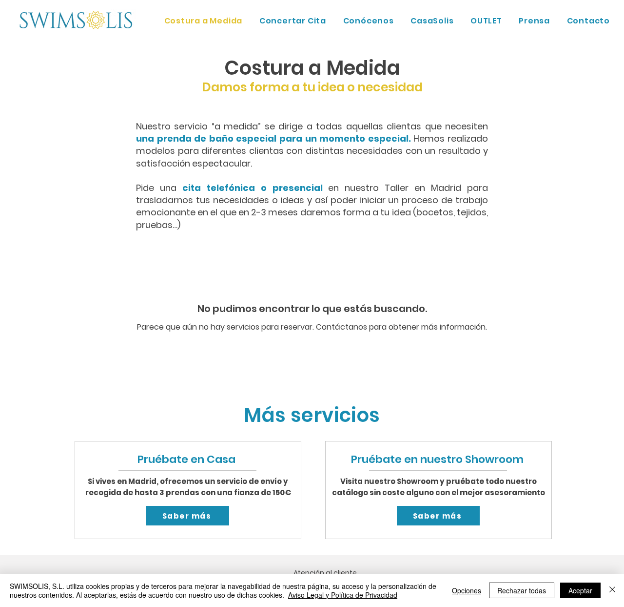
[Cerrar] (612, 590)
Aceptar (580, 590)
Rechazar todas (521, 590)
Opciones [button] (466, 590)
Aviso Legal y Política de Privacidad (342, 595)
